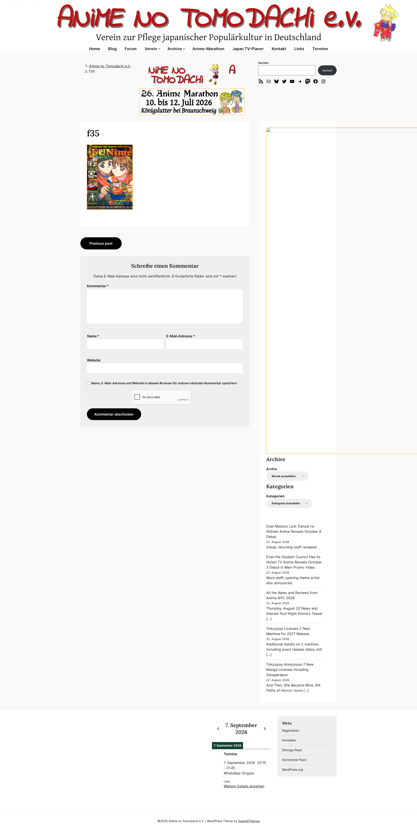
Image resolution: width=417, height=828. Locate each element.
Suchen (263, 62)
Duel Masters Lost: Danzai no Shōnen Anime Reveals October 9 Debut (293, 531)
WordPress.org (292, 769)
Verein (151, 48)
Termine (320, 48)
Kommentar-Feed (294, 760)
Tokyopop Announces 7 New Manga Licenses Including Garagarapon (290, 669)
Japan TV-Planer (248, 48)
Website (93, 360)
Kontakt (279, 48)
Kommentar (98, 286)
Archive (174, 48)
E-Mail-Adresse (180, 336)
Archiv (271, 469)
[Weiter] (265, 729)
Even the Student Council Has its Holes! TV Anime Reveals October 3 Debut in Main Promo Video (294, 562)
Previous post (101, 243)
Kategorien (275, 496)
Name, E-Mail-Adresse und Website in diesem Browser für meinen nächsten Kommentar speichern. (164, 383)
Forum (131, 48)
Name (93, 336)
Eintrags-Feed (292, 750)
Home (94, 48)
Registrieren (290, 730)
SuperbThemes (249, 821)
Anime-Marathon (208, 48)
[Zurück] (218, 729)
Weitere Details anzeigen (244, 786)
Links (299, 48)
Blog (112, 48)
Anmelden (289, 740)
